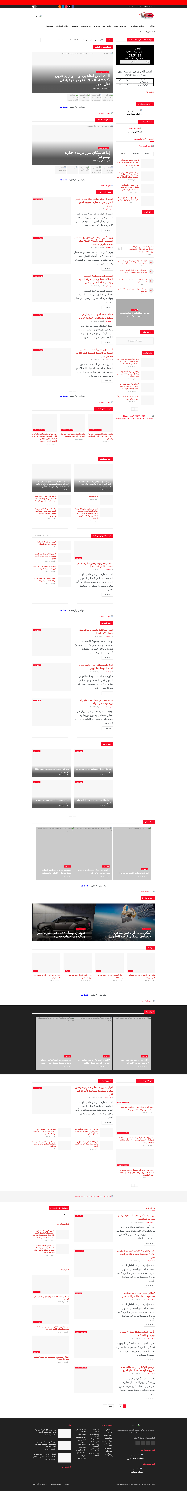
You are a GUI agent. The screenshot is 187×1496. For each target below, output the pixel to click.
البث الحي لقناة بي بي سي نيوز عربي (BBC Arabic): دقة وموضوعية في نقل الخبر (82, 80)
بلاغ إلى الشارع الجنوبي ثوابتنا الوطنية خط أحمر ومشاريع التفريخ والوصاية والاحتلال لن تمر (128, 175)
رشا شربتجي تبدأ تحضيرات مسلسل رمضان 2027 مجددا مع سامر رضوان (128, 374)
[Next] (70, 390)
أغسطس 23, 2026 (99, 247)
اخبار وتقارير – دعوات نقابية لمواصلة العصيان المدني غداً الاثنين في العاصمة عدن (44, 1131)
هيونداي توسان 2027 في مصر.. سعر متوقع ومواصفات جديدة (61, 934)
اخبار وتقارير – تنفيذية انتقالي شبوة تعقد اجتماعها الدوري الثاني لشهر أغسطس (44, 1144)
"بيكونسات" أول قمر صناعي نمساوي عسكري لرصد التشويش (129, 934)
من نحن (137, 6)
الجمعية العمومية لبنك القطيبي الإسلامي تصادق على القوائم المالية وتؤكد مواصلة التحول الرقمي (96, 279)
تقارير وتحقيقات (86, 26)
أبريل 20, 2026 (51, 518)
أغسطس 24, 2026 (99, 209)
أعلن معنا (130, 6)
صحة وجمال (49, 26)
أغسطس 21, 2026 (105, 489)
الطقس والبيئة (106, 26)
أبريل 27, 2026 (93, 521)
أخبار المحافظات (108, 1448)
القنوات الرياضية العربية (94, 1454)
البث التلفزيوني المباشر (137, 26)
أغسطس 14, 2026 (147, 1145)
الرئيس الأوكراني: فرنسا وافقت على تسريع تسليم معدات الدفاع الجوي (45, 556)
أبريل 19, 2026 (49, 1255)
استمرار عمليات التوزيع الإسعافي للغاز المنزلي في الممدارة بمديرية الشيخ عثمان (94, 202)
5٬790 (110, 1406)
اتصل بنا (153, 6)
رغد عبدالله (108, 569)
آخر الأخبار (152, 26)
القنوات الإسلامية (94, 1441)
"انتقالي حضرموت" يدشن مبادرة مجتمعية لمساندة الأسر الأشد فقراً (85, 40)
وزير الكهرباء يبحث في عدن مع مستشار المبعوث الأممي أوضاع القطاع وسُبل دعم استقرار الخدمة (93, 241)
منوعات (140, 31)
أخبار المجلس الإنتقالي (95, 429)
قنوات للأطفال (81, 1453)
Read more (107, 230)
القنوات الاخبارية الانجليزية (94, 1445)
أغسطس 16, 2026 (133, 391)
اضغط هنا (64, 107)
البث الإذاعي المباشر (120, 26)
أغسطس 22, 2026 (147, 1112)
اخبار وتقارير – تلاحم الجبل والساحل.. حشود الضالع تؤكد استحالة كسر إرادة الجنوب (129, 187)
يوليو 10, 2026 (64, 489)
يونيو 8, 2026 (93, 499)
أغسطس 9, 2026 (133, 401)
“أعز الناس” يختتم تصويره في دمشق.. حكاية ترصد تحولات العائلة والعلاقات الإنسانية (129, 386)
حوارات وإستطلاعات (62, 26)
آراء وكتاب (109, 1432)
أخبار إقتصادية (37, 630)
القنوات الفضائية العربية (81, 1430)
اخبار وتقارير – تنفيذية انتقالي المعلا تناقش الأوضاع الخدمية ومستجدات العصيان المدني (86, 1131)
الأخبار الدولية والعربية (38, 535)
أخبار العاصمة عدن (38, 199)
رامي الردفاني (104, 88)
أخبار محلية (49, 535)
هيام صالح (108, 209)
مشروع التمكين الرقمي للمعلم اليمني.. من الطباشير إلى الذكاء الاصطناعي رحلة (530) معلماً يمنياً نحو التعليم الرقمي (135, 1139)
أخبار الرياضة (79, 751)
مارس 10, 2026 (49, 1240)
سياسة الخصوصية (145, 6)
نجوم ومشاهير (81, 1458)
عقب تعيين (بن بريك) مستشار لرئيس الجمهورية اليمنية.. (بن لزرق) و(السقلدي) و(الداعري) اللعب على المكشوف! (136, 1172)
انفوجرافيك (96, 26)
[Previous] (74, 390)
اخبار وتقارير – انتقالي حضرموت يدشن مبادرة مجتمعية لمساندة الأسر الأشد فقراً (94, 1091)
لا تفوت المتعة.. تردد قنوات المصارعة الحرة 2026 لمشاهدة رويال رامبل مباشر (128, 162)
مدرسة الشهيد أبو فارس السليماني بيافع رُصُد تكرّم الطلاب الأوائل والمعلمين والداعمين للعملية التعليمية (94, 484)
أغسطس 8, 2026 (147, 1178)
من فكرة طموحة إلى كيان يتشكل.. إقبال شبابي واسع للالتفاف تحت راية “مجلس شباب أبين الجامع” (44, 498)
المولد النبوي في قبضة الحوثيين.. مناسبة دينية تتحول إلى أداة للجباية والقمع (86, 1144)
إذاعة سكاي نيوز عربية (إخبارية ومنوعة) (87, 154)
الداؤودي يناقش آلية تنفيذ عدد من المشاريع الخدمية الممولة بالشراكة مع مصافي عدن (94, 353)
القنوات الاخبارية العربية (103, 72)
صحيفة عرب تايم (145, 1484)
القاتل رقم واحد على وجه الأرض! (134, 873)
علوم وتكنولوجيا (150, 31)
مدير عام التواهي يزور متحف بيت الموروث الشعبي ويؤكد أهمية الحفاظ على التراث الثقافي (128, 361)
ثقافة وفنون (74, 26)
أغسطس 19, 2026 (133, 379)
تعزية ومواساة (93, 496)
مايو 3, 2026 (51, 503)
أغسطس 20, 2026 (133, 366)
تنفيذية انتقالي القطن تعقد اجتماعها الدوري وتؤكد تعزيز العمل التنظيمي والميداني (100, 436)
